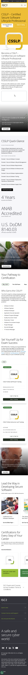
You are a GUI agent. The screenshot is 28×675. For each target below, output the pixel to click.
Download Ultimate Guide (7, 25)
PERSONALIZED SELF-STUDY (8, 387)
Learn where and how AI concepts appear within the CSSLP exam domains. (12, 123)
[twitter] (13, 648)
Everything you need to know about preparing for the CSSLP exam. (13, 260)
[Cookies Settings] (2, 672)
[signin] (12, 1)
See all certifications (6, 549)
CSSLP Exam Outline (7, 189)
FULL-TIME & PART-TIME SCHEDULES (10, 432)
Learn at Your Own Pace (8, 389)
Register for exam (6, 1)
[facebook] (6, 648)
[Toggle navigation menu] (25, 5)
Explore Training (21, 25)
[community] (3, 648)
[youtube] (16, 648)
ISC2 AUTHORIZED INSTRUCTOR (9, 429)
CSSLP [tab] (4, 362)
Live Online (5, 427)
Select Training (14, 399)
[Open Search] (22, 5)
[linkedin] (10, 648)
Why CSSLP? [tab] (5, 284)
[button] (25, 1)
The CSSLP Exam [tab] (16, 284)
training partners (14, 353)
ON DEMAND (5, 391)
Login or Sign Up (14, 396)
